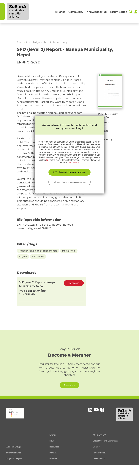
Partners (53, 453)
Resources (54, 447)
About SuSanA (99, 435)
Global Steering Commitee (105, 441)
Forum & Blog (118, 11)
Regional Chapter (14, 459)
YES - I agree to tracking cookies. (69, 172)
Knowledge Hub (96, 11)
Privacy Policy (99, 453)
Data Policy (73, 162)
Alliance (60, 11)
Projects (53, 459)
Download (73, 283)
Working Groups (13, 447)
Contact (96, 447)
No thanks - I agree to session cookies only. (69, 182)
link (47, 160)
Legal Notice (99, 459)
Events (52, 435)
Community (75, 11)
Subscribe (69, 385)
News (51, 441)
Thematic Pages (13, 453)
